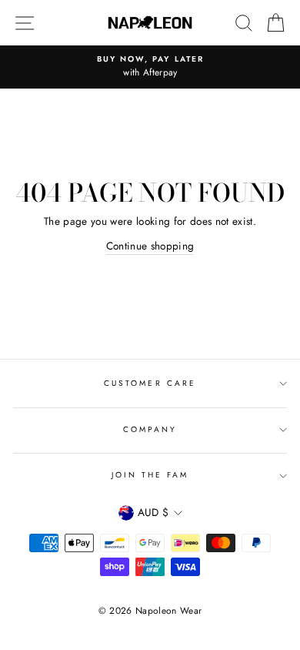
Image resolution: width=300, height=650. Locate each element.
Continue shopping (150, 245)
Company (150, 429)
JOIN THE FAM (150, 475)
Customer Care (150, 383)
